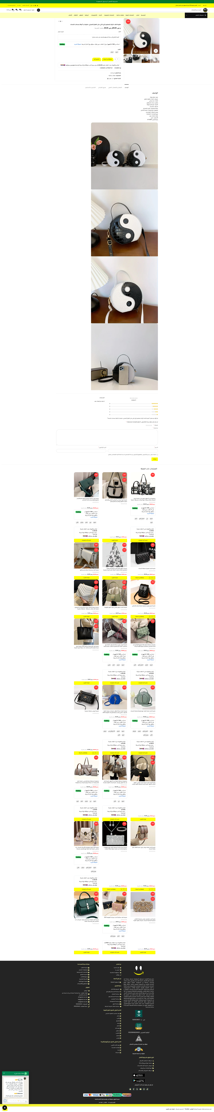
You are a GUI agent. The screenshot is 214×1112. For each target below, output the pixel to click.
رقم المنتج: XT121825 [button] (152, 119)
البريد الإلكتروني (102, 447)
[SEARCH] (38, 10)
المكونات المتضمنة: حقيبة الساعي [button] (149, 110)
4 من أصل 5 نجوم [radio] (147, 425)
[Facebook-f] (133, 1089)
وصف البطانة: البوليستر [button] (152, 112)
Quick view (132, 479)
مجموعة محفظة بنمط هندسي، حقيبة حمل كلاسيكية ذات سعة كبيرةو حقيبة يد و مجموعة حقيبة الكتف (87, 783)
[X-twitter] (137, 1089)
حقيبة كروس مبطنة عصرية (92, 711)
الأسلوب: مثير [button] (154, 118)
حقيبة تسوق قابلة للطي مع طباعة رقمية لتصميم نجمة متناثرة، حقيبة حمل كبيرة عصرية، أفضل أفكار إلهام (115, 570)
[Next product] (59, 21)
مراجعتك (155, 428)
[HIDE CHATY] (4, 1107)
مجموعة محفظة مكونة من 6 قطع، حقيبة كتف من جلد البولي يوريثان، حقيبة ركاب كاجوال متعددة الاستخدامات (115, 783)
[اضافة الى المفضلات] (132, 482)
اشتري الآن (96, 59)
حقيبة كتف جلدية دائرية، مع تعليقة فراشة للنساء (143, 711)
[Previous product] (62, 21)
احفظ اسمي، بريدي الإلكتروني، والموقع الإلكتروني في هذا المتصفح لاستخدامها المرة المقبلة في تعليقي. (132, 454)
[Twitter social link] (37, 5)
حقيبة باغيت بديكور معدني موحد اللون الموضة (115, 607)
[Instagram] (143, 1089)
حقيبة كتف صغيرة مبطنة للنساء (147, 568)
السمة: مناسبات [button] (154, 106)
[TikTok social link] (31, 5)
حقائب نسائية (112, 75)
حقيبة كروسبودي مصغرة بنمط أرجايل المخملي (143, 606)
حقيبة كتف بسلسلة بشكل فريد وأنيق (89, 570)
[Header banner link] (107, 1)
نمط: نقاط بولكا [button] (154, 97)
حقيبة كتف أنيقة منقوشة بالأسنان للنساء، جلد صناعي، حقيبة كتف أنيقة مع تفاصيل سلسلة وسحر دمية (87, 849)
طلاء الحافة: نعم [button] (153, 116)
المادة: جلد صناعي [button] (153, 101)
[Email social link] (35, 5)
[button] (143, 578)
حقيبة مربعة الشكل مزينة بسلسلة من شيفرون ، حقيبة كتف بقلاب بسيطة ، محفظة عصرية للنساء (86, 609)
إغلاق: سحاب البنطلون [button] (152, 103)
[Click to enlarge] (156, 51)
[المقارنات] (132, 475)
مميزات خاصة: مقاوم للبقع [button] (151, 99)
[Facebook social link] (112, 79)
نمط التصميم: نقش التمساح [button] (150, 108)
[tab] (127, 86)
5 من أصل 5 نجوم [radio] (146, 425)
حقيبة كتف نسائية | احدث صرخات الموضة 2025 (115, 917)
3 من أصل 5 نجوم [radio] (148, 425)
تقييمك (156, 425)
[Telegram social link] (108, 79)
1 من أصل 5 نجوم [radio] (151, 425)
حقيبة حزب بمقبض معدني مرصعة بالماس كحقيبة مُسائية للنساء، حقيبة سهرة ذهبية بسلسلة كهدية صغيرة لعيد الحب (144, 921)
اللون (119, 49)
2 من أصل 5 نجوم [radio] (150, 425)
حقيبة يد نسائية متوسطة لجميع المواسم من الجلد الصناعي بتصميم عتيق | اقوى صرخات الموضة (144, 646)
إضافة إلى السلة (107, 59)
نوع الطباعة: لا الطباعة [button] (152, 114)
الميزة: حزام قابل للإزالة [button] (152, 104)
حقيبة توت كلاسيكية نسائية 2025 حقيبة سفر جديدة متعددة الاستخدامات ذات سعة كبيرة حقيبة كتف (86, 648)
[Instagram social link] (33, 5)
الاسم (156, 447)
